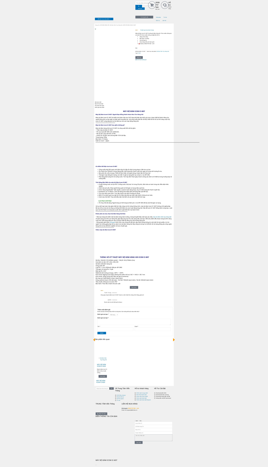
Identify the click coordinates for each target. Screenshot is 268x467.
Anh (137, 420)
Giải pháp (158, 17)
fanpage (112, 222)
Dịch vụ (158, 20)
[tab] (134, 102)
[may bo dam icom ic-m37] (114, 29)
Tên (98, 326)
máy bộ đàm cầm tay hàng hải (162, 217)
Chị (140, 420)
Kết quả (140, 8)
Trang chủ (97, 25)
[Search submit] (138, 6)
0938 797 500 (157, 4)
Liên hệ (164, 20)
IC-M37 (139, 53)
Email (136, 326)
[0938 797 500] (152, 5)
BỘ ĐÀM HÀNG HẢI (104, 25)
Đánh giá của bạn (103, 314)
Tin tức (165, 17)
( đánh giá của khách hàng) (147, 30)
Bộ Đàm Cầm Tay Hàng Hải (116, 25)
